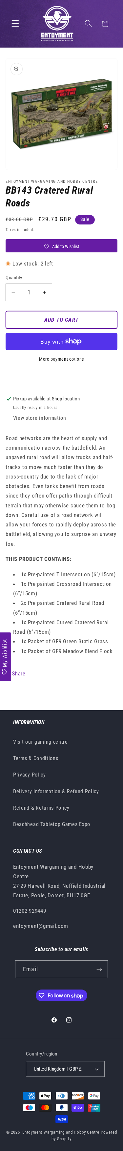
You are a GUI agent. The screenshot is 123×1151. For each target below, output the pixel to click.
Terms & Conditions (35, 758)
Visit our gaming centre (40, 742)
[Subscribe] (99, 969)
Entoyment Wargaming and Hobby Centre (60, 1132)
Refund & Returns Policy (41, 808)
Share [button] (18, 674)
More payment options (61, 359)
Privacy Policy (29, 775)
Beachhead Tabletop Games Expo (51, 824)
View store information (39, 418)
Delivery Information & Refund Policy (56, 791)
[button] (15, 23)
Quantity (14, 278)
